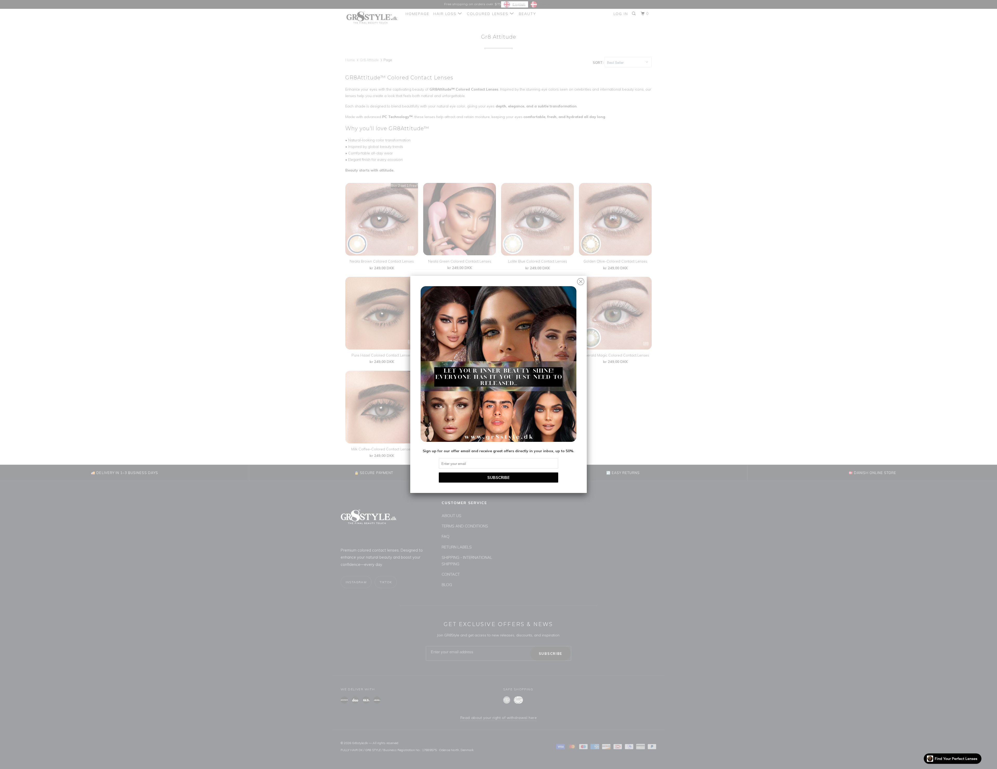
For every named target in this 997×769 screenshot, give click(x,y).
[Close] (580, 280)
